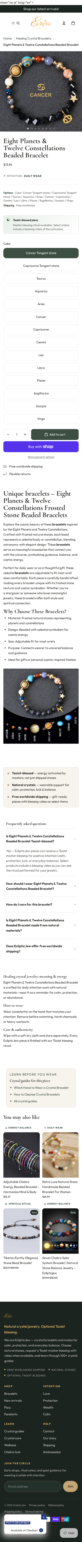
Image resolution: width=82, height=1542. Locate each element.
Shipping (49, 1445)
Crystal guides (14, 1431)
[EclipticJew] (41, 1316)
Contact (48, 1431)
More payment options (41, 456)
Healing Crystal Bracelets (33, 38)
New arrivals (13, 1400)
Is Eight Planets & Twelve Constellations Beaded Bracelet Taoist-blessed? (35, 838)
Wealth (48, 1407)
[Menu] (13, 23)
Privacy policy (37, 1505)
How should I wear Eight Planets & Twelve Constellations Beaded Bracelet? (36, 886)
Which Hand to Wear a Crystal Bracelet (41, 1088)
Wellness (10, 1445)
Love (46, 1394)
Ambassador (52, 1452)
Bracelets (10, 1394)
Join (70, 1486)
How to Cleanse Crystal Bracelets (37, 1094)
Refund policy (56, 1505)
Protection (50, 1400)
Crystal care (12, 1438)
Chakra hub (12, 1452)
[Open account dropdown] (64, 23)
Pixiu (7, 1407)
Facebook (26, 1533)
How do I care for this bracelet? (29, 904)
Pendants (10, 1414)
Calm (46, 1414)
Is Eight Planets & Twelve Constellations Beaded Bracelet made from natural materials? (35, 925)
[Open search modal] (18, 23)
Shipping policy (13, 1511)
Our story (49, 1438)
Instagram (10, 1533)
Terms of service (34, 1511)
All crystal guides (25, 1101)
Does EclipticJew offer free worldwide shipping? (34, 948)
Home (7, 38)
